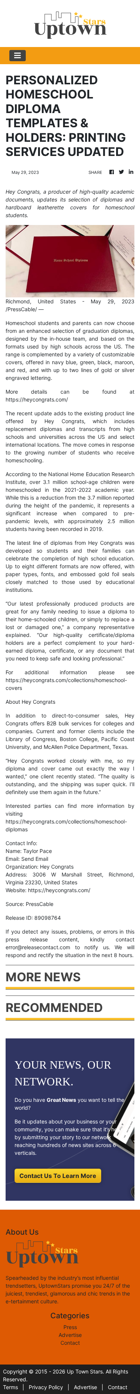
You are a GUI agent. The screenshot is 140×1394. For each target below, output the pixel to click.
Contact (70, 1343)
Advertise (70, 1335)
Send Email (34, 859)
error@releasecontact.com (38, 947)
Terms (10, 1387)
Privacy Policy (46, 1387)
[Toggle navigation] (17, 55)
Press (70, 1327)
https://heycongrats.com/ (37, 399)
